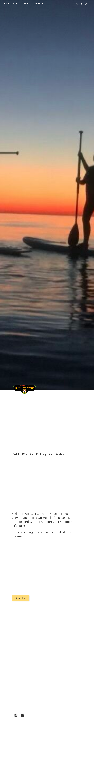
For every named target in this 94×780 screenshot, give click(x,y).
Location (26, 3)
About (15, 3)
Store (6, 3)
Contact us (39, 3)
